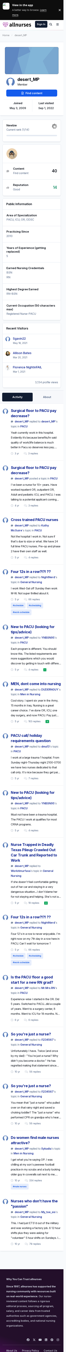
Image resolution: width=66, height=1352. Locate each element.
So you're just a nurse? (31, 1034)
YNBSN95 (47, 637)
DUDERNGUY (49, 689)
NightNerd (48, 577)
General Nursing (31, 582)
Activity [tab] (17, 397)
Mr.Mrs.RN (48, 988)
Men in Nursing (30, 694)
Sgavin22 (19, 338)
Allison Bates (22, 353)
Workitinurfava (20, 871)
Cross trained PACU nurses (34, 519)
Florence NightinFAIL (27, 367)
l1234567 (47, 1039)
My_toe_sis (48, 1212)
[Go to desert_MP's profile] (5, 411)
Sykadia (46, 1148)
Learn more (7, 10)
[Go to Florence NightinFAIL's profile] (7, 367)
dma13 (45, 746)
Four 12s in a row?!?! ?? (31, 571)
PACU (24, 426)
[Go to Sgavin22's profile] (7, 339)
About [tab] (47, 397)
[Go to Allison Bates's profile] (7, 353)
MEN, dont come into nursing (36, 684)
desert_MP (22, 421)
